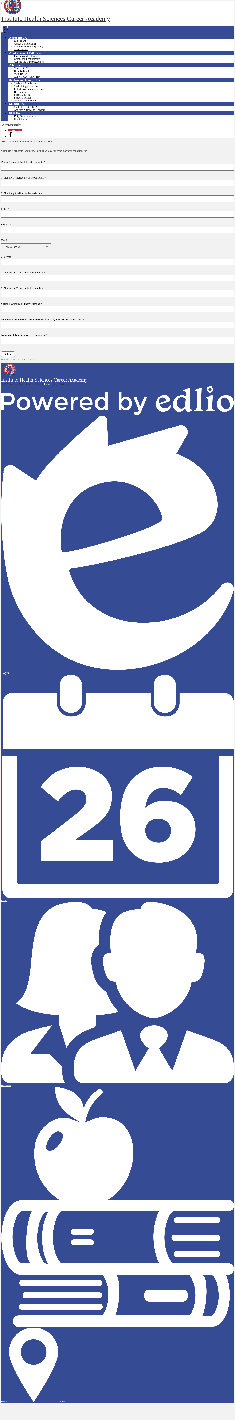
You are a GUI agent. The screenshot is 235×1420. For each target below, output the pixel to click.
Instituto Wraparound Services (29, 89)
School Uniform (22, 94)
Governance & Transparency (28, 46)
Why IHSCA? (21, 68)
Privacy (25, 359)
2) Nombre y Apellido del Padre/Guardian (22, 193)
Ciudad (6, 224)
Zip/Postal (6, 257)
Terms (31, 359)
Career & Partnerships (25, 43)
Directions (61, 1401)
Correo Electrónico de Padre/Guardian (21, 303)
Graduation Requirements (27, 58)
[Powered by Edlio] (117, 414)
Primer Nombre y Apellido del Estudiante (23, 162)
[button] (18, 37)
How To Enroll (21, 71)
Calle (5, 209)
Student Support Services (26, 86)
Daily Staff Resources (25, 116)
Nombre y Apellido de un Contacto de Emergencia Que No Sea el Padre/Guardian (44, 319)
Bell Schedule (21, 92)
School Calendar (22, 97)
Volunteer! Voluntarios (25, 100)
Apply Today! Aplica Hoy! (27, 76)
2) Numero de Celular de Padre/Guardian (22, 288)
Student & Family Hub (25, 83)
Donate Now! (15, 130)
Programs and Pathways (26, 56)
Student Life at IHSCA (25, 107)
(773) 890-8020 (60, 384)
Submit (8, 354)
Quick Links (20, 119)
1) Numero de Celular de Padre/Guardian (23, 272)
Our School (20, 40)
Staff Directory (21, 49)
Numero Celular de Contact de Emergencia (24, 335)
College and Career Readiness (29, 61)
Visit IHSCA (20, 74)
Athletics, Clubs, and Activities (29, 109)
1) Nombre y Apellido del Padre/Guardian (23, 177)
